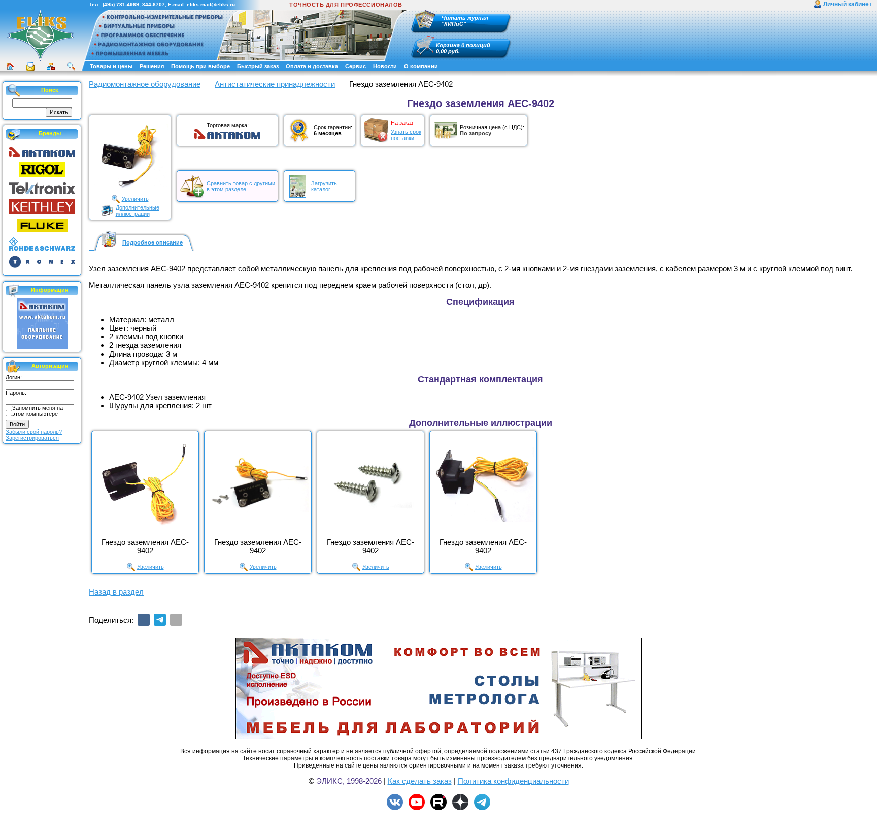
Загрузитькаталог (324, 186)
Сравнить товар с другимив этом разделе (241, 186)
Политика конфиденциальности (513, 781)
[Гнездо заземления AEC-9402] (145, 484)
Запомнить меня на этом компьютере (37, 411)
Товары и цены (111, 66)
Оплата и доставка (312, 66)
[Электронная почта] (176, 620)
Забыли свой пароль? (34, 432)
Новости (385, 66)
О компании (421, 66)
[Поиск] (71, 66)
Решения (152, 66)
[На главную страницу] (40, 35)
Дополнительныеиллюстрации (137, 210)
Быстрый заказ (258, 66)
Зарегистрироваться (32, 438)
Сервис (355, 66)
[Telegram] (160, 620)
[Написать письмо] (30, 66)
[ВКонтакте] (144, 620)
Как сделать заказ (420, 781)
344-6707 (153, 4)
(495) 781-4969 (121, 4)
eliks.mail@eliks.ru (211, 4)
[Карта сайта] (51, 66)
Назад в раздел (116, 591)
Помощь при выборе (200, 66)
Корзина (448, 45)
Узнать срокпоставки (406, 135)
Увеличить (135, 199)
